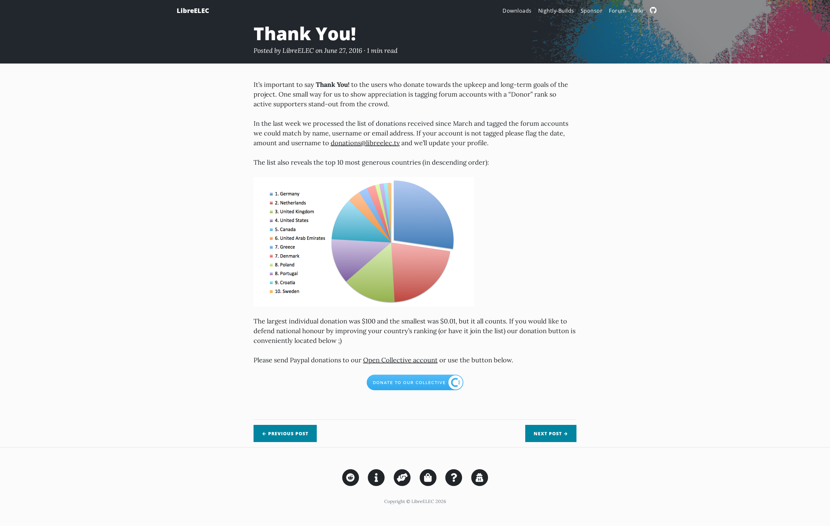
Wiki (638, 10)
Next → (551, 433)
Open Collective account (400, 360)
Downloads (517, 10)
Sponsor (592, 10)
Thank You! (305, 33)
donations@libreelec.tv (365, 143)
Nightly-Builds (556, 10)
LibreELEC (193, 10)
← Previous (285, 433)
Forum (617, 10)
